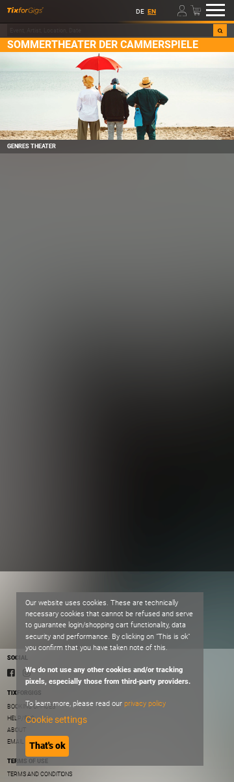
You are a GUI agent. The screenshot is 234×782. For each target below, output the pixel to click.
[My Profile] (182, 9)
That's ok (47, 745)
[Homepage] (25, 10)
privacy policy (145, 703)
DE (140, 11)
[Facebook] (11, 672)
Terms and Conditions (39, 774)
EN (152, 11)
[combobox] (110, 30)
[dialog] (109, 679)
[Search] (220, 30)
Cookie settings (56, 719)
